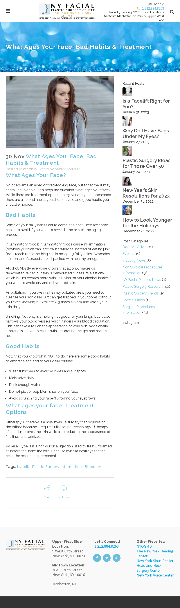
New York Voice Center (155, 575)
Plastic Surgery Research (142, 286)
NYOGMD (144, 546)
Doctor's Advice (135, 247)
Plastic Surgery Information (57, 467)
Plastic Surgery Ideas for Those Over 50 (146, 163)
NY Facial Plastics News (141, 280)
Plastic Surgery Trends (140, 293)
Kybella (24, 467)
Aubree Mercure (67, 169)
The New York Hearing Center (155, 553)
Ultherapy (92, 467)
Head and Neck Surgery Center (149, 568)
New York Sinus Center (155, 560)
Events (43, 169)
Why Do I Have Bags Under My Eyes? (145, 133)
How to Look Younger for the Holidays (147, 222)
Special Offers (133, 300)
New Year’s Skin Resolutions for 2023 (146, 193)
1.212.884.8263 (106, 546)
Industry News (134, 260)
